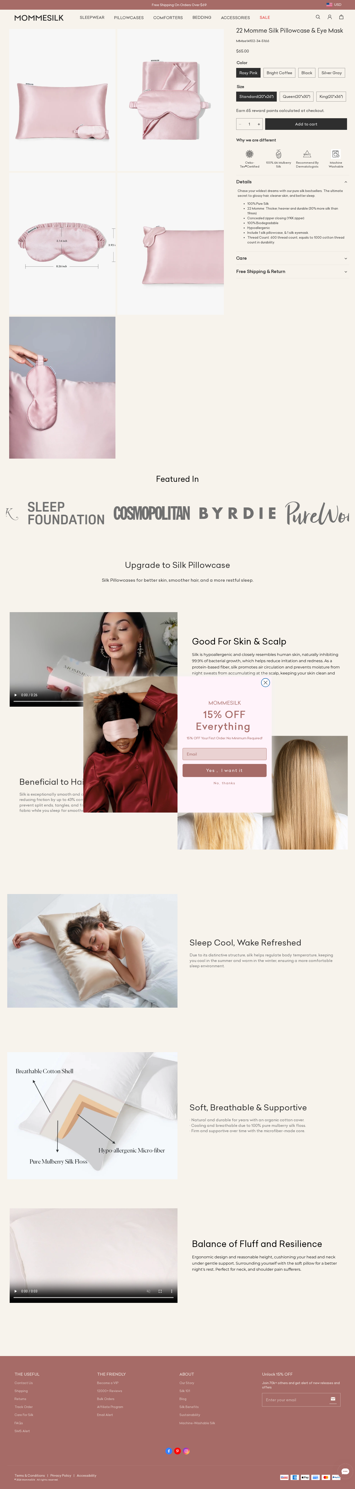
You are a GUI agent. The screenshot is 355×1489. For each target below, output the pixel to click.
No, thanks (224, 783)
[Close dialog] (265, 682)
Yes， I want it (224, 770)
